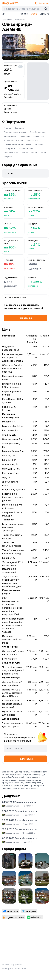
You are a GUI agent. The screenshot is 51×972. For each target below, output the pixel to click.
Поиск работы (9, 148)
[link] (10, 911)
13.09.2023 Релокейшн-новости (19, 829)
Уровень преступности (13, 140)
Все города (19, 128)
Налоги (34, 153)
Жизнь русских (10, 136)
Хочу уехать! (11, 3)
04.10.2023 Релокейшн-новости (19, 802)
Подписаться (25, 758)
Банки (43, 153)
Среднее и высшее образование (17, 144)
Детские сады (32, 140)
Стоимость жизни (26, 148)
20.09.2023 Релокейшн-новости (19, 820)
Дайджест (44, 3)
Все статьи (20, 968)
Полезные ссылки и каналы (15, 132)
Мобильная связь (11, 153)
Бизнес (25, 153)
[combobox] (23, 8)
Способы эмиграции (38, 132)
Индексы (7, 128)
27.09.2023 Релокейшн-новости (19, 811)
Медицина (39, 144)
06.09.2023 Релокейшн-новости (19, 838)
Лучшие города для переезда (32, 136)
